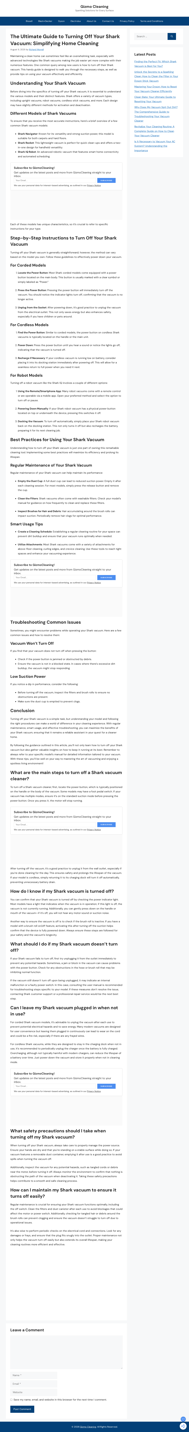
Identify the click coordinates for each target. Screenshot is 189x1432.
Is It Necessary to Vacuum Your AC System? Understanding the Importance (154, 146)
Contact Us (108, 21)
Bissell (29, 21)
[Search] (172, 36)
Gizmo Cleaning (94, 6)
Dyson (61, 21)
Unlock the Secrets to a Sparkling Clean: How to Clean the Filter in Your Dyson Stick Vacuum (156, 76)
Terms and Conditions (151, 21)
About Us (91, 21)
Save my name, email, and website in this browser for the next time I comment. (60, 1399)
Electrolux (76, 21)
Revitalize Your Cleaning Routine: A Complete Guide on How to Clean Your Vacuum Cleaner (154, 131)
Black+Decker (45, 21)
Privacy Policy (127, 21)
